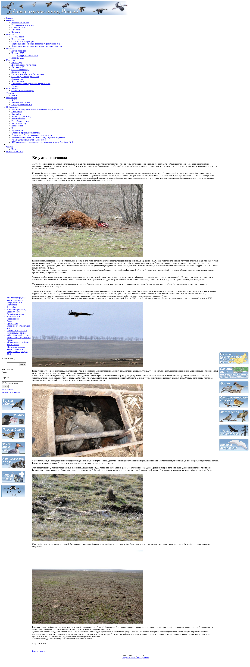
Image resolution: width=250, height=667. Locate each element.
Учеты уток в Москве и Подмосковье (28, 74)
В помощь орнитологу (21, 116)
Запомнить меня (12, 383)
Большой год (17, 79)
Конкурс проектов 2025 (27, 55)
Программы (11, 98)
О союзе (10, 20)
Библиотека (16, 112)
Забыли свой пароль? (11, 392)
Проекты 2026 (17, 58)
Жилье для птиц (18, 123)
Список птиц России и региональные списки (31, 135)
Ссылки (9, 147)
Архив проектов (18, 51)
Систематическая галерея (22, 91)
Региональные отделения (22, 25)
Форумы (10, 93)
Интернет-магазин (14, 151)
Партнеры (15, 149)
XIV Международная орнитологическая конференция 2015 (37, 109)
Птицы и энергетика (20, 102)
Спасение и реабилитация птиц (25, 133)
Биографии (16, 114)
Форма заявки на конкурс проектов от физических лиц (35, 44)
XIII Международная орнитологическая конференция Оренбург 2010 (42, 142)
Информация (12, 107)
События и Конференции (22, 41)
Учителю (15, 86)
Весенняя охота (18, 119)
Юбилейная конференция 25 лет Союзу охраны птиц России (38, 137)
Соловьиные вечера (20, 69)
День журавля (17, 81)
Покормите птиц (18, 72)
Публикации (17, 130)
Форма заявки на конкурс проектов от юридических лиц (36, 46)
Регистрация (7, 389)
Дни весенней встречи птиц (23, 65)
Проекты (10, 48)
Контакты (15, 32)
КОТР (14, 100)
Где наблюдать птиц (20, 121)
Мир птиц (15, 30)
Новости (10, 34)
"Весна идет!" (17, 67)
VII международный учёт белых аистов (28, 140)
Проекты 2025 (17, 53)
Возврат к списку (40, 651)
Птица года (16, 62)
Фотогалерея (12, 88)
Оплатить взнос (18, 27)
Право (14, 128)
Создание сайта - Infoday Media (135, 658)
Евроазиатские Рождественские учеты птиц (31, 83)
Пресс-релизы (17, 39)
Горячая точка (17, 37)
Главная (9, 18)
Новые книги (17, 126)
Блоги (14, 95)
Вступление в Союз (20, 23)
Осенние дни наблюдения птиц (25, 76)
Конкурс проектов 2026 (21, 105)
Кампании (10, 60)
